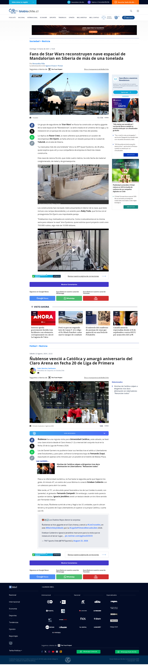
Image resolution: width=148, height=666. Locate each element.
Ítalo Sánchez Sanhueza (46, 368)
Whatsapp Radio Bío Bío (128, 652)
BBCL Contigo (94, 17)
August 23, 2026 (80, 541)
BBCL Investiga (82, 17)
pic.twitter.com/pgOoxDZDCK (79, 536)
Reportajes (13, 636)
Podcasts (12, 17)
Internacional (32, 17)
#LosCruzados (93, 524)
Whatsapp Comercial (90, 651)
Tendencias (62, 17)
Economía (43, 17)
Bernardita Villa (39, 63)
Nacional (21, 17)
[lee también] (46, 468)
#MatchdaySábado (54, 528)
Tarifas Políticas (15, 650)
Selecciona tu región (20, 2)
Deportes (53, 17)
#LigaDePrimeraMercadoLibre (83, 528)
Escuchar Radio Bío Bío (126, 2)
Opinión (71, 17)
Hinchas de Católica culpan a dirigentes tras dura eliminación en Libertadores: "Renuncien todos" (78, 465)
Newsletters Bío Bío (77, 2)
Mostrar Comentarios (69, 284)
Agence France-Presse (54, 66)
